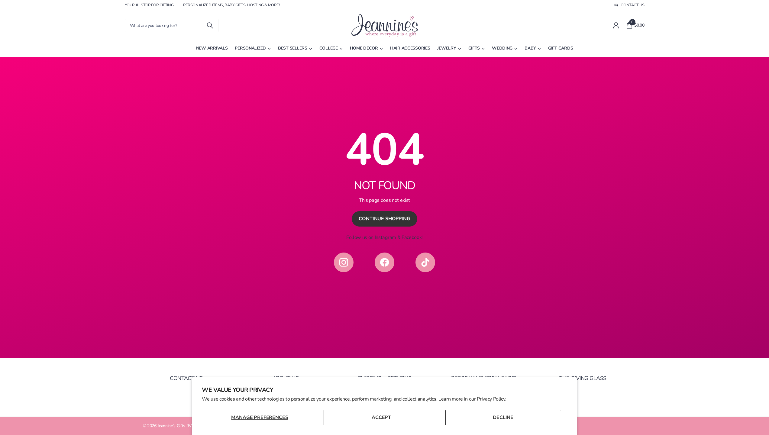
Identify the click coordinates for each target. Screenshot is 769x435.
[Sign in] (616, 25)
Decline (503, 417)
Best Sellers (292, 48)
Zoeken (210, 25)
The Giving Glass (582, 378)
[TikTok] (425, 262)
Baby (530, 48)
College (328, 48)
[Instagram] (344, 262)
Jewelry (446, 48)
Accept (381, 417)
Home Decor (364, 48)
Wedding (502, 48)
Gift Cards (560, 48)
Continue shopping (384, 218)
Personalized (250, 48)
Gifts (474, 48)
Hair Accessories (410, 48)
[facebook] (384, 262)
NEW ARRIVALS (212, 48)
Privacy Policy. (491, 399)
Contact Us (186, 378)
